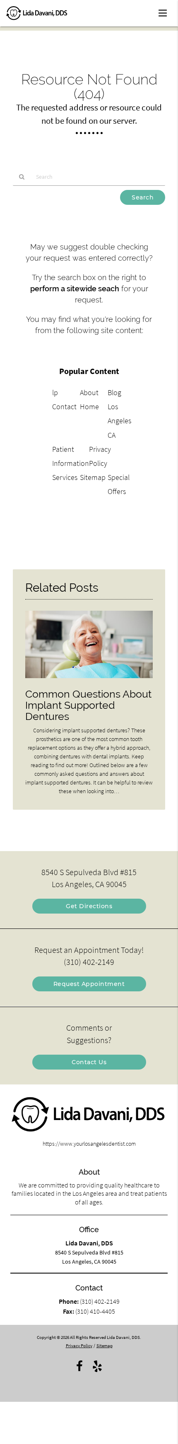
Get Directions (89, 906)
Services (64, 477)
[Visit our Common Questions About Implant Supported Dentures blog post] (89, 680)
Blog (114, 392)
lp (55, 392)
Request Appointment (89, 984)
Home (89, 406)
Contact (64, 406)
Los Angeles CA (119, 420)
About (89, 392)
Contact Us (89, 1062)
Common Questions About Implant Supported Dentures (88, 705)
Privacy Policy (79, 1345)
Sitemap (93, 477)
